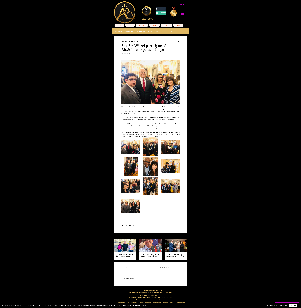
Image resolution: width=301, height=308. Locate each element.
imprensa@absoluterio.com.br (152, 295)
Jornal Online (141, 31)
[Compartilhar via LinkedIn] (130, 225)
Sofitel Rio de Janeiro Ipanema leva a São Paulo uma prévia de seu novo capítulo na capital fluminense (175, 255)
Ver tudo (185, 236)
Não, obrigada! (283, 305)
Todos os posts (118, 31)
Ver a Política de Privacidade (139, 305)
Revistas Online (129, 31)
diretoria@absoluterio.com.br (142, 297)
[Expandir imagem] (130, 146)
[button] (182, 13)
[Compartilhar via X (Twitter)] (126, 225)
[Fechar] (299, 305)
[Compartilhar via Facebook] (122, 225)
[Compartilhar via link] (134, 225)
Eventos (150, 31)
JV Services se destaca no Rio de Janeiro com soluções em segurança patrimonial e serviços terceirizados (124, 255)
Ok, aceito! (293, 305)
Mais (157, 31)
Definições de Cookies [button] (271, 305)
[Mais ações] (179, 41)
